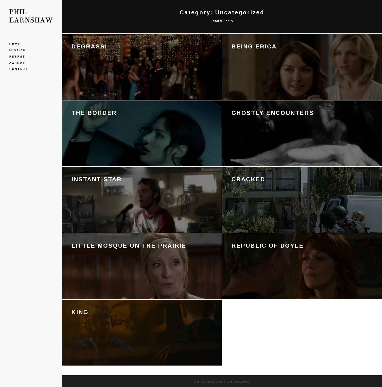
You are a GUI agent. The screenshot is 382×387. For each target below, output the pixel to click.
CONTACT (18, 69)
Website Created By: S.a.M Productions (222, 381)
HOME (14, 44)
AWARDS (17, 62)
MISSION (17, 50)
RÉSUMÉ (17, 56)
